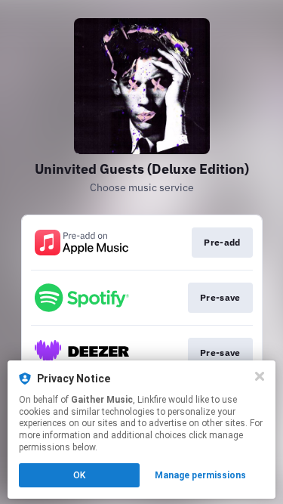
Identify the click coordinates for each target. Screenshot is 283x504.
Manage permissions (200, 475)
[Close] (260, 376)
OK (79, 475)
